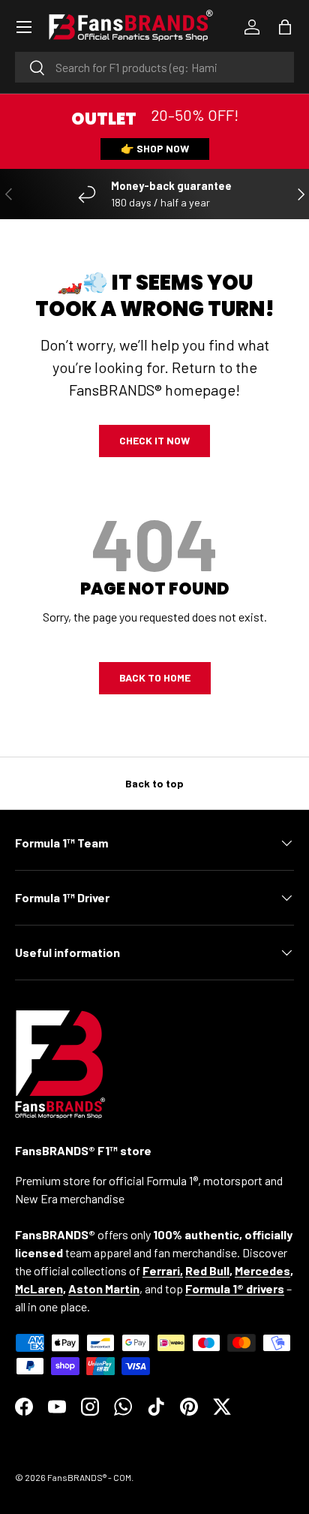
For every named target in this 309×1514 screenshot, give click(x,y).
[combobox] (154, 67)
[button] (285, 27)
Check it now (154, 440)
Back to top (154, 783)
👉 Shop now (155, 148)
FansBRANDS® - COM (89, 1477)
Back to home (154, 677)
